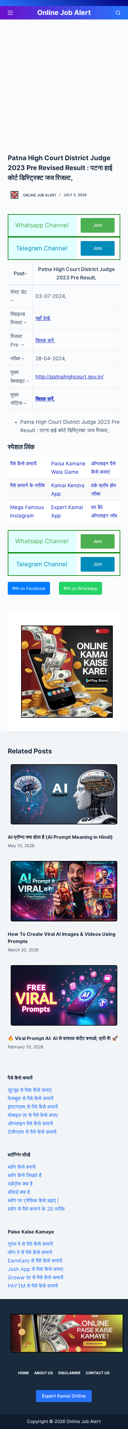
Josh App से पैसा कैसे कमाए (35, 1269)
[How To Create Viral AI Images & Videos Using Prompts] (64, 891)
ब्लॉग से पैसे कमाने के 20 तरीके (36, 1209)
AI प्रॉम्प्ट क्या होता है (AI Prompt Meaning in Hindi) (60, 837)
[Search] (118, 12)
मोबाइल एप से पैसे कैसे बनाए (32, 1115)
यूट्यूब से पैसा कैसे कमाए (29, 1090)
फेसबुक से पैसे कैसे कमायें (30, 1098)
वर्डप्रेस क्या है (20, 1184)
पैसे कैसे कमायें (23, 464)
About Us (43, 1373)
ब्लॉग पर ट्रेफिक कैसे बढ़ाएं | (33, 1201)
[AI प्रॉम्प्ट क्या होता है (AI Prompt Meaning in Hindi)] (64, 794)
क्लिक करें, (45, 340)
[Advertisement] (64, 86)
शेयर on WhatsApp (80, 588)
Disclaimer (69, 1373)
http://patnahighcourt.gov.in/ (69, 377)
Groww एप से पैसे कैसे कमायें (35, 1277)
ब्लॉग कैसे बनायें (21, 1167)
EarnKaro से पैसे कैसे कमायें (35, 1261)
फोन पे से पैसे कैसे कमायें (30, 1252)
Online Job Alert (64, 12)
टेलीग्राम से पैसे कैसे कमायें (32, 1132)
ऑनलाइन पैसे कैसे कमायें (30, 1124)
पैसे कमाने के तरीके (27, 485)
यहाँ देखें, (43, 318)
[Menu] (10, 12)
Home (23, 1373)
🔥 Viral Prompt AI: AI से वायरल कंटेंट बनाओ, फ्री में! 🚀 (63, 1038)
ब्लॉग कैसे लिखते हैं (24, 1175)
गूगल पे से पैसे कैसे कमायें (30, 1244)
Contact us (98, 1373)
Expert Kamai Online (64, 1396)
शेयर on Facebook (29, 588)
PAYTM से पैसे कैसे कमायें (33, 1286)
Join (97, 225)
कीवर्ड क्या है (19, 1192)
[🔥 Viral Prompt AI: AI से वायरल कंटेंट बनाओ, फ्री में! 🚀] (64, 995)
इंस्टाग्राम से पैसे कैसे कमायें (33, 1107)
